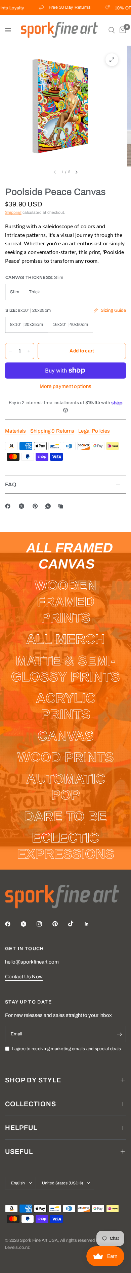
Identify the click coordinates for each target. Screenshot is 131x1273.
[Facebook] (9, 506)
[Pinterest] (37, 506)
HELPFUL (21, 1127)
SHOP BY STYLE (33, 1080)
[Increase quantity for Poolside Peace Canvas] (29, 351)
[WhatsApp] (49, 506)
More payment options (66, 386)
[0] (121, 30)
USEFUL (19, 1151)
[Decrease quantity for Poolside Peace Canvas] (10, 351)
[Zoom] (111, 59)
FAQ (10, 484)
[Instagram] (44, 924)
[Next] (76, 172)
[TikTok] (75, 923)
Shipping (13, 212)
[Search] (111, 30)
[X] (23, 506)
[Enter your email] (119, 1034)
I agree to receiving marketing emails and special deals (66, 1048)
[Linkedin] (91, 924)
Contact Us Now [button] (24, 976)
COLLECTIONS (30, 1104)
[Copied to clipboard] (62, 506)
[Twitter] (28, 924)
